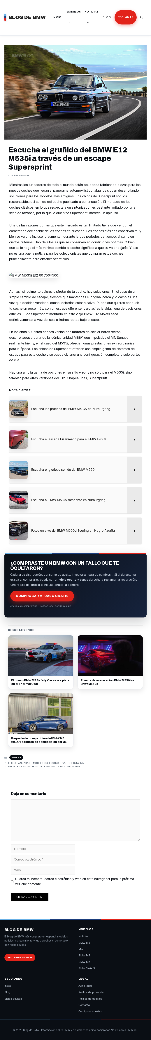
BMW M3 (84, 942)
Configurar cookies (90, 1011)
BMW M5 (16, 757)
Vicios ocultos (13, 998)
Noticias (91, 11)
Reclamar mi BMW (20, 957)
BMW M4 (84, 955)
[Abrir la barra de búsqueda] (142, 17)
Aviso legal (85, 985)
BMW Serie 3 (86, 968)
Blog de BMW (27, 17)
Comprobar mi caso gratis (42, 596)
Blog (107, 17)
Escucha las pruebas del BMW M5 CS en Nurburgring (45, 766)
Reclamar (125, 17)
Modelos (73, 11)
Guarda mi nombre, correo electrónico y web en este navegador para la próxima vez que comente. (74, 881)
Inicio (57, 17)
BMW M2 (84, 961)
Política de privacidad (91, 992)
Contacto (84, 1004)
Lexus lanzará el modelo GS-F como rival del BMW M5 (46, 762)
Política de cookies (90, 998)
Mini (80, 949)
